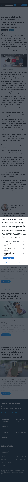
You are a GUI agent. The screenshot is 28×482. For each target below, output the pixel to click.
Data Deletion (6, 262)
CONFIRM (8, 258)
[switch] (23, 244)
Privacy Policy (21, 262)
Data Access (14, 262)
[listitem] (14, 241)
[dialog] (14, 241)
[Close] (25, 219)
